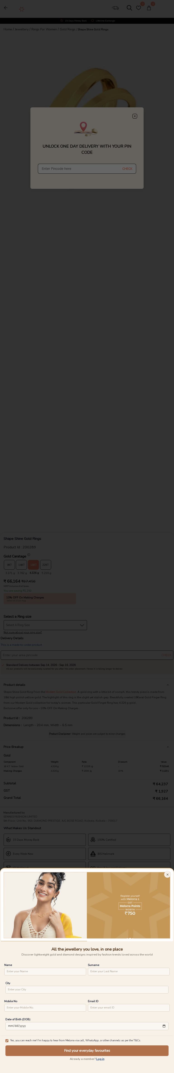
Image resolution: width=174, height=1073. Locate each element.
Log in (100, 1059)
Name (8, 965)
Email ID (93, 1001)
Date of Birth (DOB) (17, 1019)
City (7, 983)
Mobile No (10, 1001)
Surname (93, 965)
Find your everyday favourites (87, 1050)
